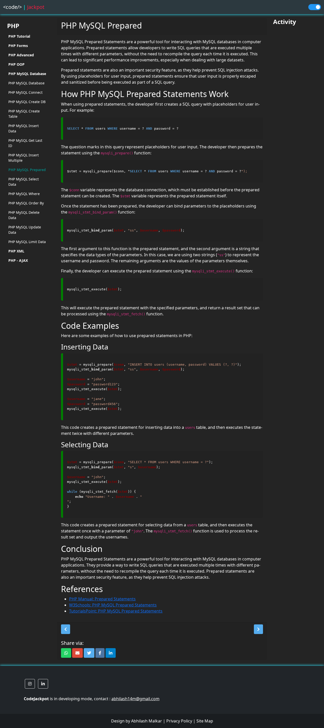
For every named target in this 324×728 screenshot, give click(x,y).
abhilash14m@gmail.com (135, 698)
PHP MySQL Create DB (27, 101)
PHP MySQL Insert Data (23, 128)
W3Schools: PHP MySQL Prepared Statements (113, 605)
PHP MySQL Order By (26, 203)
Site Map (204, 721)
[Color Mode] (314, 7)
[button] (65, 629)
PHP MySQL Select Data (23, 182)
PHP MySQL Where (24, 193)
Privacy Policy (179, 721)
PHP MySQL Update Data (24, 230)
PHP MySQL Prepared (27, 169)
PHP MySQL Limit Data (27, 241)
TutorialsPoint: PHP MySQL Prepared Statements (116, 611)
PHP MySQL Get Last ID (25, 143)
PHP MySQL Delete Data (23, 215)
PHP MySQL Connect (25, 92)
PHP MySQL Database (26, 83)
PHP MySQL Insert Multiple (23, 158)
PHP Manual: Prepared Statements (102, 599)
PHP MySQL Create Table (24, 114)
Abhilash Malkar (146, 721)
